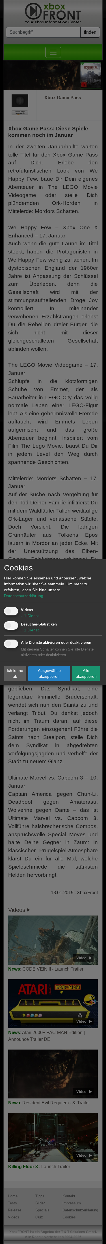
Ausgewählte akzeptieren (49, 673)
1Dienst (30, 615)
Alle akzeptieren (86, 673)
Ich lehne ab (15, 673)
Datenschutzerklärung (23, 595)
